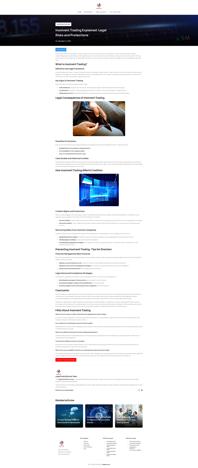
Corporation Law (63, 24)
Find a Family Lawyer (111, 441)
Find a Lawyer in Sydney (135, 441)
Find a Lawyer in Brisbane (135, 443)
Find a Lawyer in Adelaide (135, 450)
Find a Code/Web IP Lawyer (111, 452)
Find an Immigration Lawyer (111, 445)
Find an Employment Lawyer (111, 449)
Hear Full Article (61, 49)
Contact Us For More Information (66, 360)
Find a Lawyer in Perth (134, 445)
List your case (115, 12)
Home (79, 12)
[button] (89, 12)
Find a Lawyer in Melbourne (133, 447)
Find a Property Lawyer (112, 443)
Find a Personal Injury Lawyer (111, 455)
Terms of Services (88, 447)
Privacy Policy (87, 445)
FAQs (85, 449)
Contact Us (86, 443)
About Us (86, 441)
